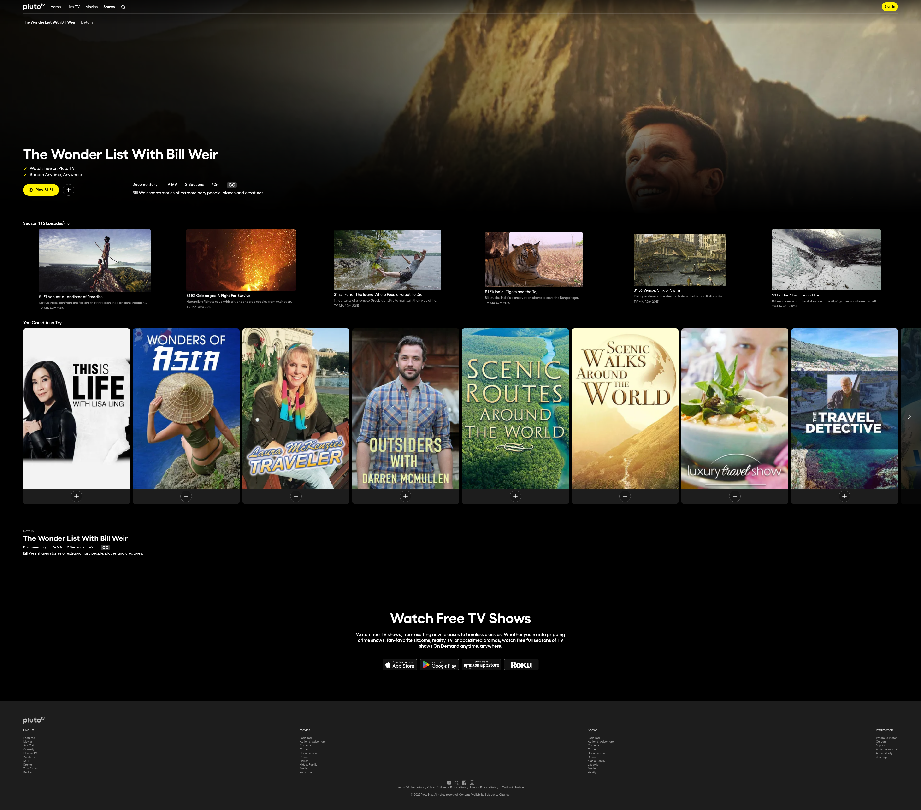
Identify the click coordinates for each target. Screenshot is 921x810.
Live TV (73, 7)
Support (881, 745)
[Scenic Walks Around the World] (625, 416)
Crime (304, 749)
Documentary (309, 753)
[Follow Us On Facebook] (464, 782)
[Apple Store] (400, 664)
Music (304, 768)
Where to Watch (886, 737)
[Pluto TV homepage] (34, 720)
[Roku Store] (521, 664)
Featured (29, 737)
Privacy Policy (426, 787)
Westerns (29, 757)
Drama (27, 764)
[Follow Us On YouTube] (449, 782)
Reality (27, 772)
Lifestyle (593, 764)
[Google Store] (439, 664)
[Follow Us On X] (456, 782)
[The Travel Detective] (844, 416)
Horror (304, 761)
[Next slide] (909, 416)
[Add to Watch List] (68, 190)
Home (56, 7)
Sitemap (881, 757)
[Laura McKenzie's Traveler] (295, 416)
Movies (91, 7)
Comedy (28, 749)
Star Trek (29, 745)
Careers (881, 741)
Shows (109, 7)
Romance (306, 772)
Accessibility (884, 753)
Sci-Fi (26, 761)
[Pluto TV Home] (34, 6)
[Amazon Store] (481, 664)
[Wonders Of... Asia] (186, 416)
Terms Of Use (406, 787)
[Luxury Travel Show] (734, 416)
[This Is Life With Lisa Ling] (76, 416)
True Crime (30, 768)
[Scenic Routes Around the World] (515, 416)
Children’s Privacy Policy (452, 787)
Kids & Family (308, 764)
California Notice (513, 787)
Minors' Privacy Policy (484, 787)
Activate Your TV (887, 749)
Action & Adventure (313, 741)
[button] (47, 223)
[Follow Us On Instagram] (472, 782)
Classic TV (30, 753)
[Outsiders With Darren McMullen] (405, 416)
